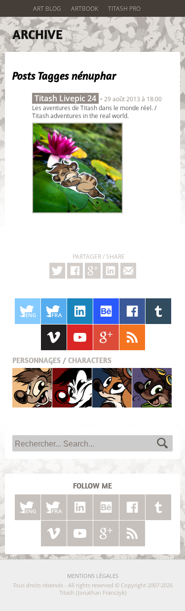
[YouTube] (80, 337)
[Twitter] (57, 271)
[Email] (128, 271)
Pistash (72, 387)
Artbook (84, 8)
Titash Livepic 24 (65, 98)
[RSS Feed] (132, 337)
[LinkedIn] (80, 311)
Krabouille (152, 387)
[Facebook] (75, 271)
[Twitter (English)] (27, 311)
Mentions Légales (92, 575)
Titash (32, 387)
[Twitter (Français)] (54, 311)
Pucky (112, 387)
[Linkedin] (110, 271)
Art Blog (47, 8)
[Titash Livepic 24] (77, 216)
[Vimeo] (54, 337)
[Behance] (106, 311)
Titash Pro (124, 8)
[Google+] (93, 271)
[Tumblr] (158, 311)
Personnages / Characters (61, 360)
